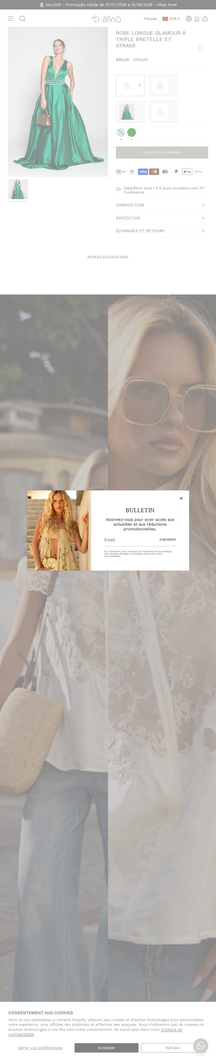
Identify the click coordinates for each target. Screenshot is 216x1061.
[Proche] (181, 498)
